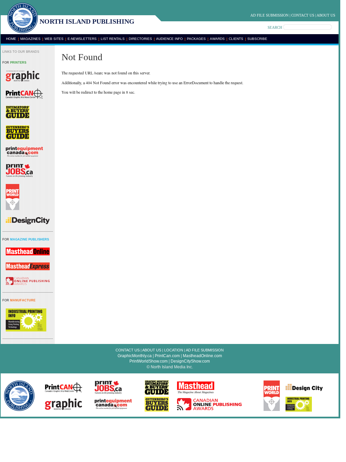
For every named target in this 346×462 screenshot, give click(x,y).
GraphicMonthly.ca (135, 355)
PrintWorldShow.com (148, 361)
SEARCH (275, 27)
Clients (236, 39)
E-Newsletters (82, 39)
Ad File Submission (269, 15)
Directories (140, 39)
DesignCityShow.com (190, 361)
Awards (217, 39)
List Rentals (113, 39)
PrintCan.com (167, 355)
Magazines (30, 39)
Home (11, 39)
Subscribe (257, 39)
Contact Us (302, 15)
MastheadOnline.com (202, 355)
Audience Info (169, 39)
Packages (196, 39)
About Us (326, 15)
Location (173, 350)
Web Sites (54, 39)
